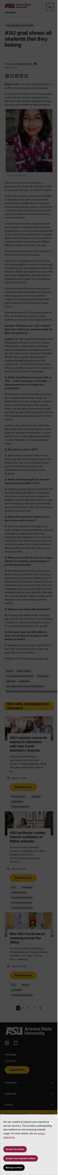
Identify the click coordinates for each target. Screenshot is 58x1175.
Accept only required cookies (21, 1158)
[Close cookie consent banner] (52, 1122)
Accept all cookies (15, 1149)
